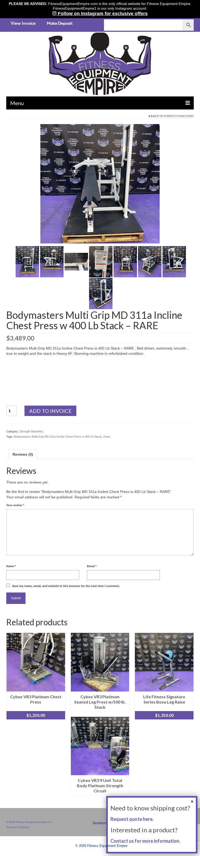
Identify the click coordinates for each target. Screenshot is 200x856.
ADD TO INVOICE (50, 411)
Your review (15, 505)
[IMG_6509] (51, 261)
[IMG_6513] (149, 261)
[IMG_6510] (76, 261)
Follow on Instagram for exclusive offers (102, 13)
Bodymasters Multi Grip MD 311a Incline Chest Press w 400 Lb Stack (58, 436)
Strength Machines (179, 116)
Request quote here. (132, 819)
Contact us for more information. (145, 841)
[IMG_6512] (125, 261)
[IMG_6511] (100, 261)
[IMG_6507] (100, 183)
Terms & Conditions (17, 827)
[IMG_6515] (100, 293)
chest (106, 436)
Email (91, 566)
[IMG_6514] (174, 261)
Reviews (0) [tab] (22, 454)
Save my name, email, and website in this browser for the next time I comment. (66, 586)
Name (11, 566)
